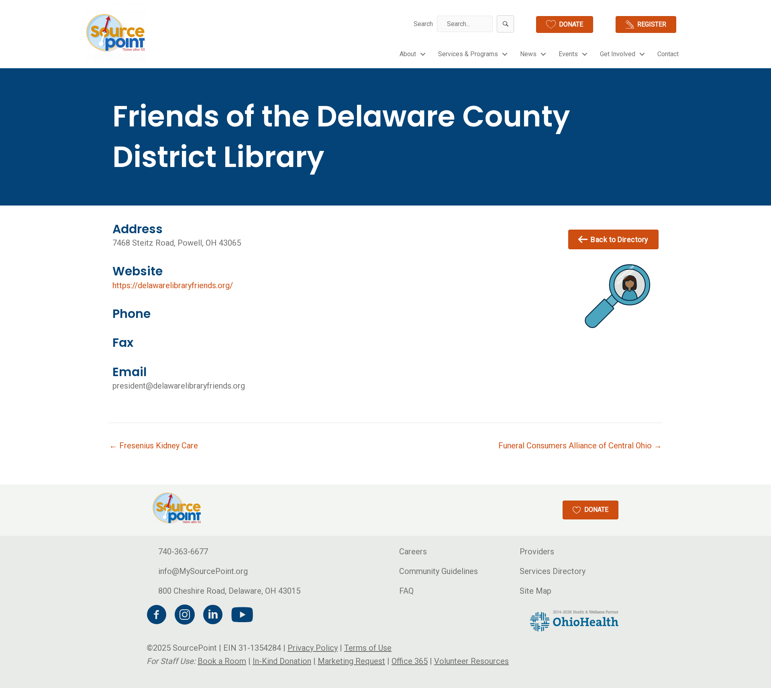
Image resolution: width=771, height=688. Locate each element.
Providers (537, 551)
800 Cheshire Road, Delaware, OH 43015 (229, 591)
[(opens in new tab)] (574, 620)
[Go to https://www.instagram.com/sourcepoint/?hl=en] (185, 616)
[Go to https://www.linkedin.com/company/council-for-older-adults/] (213, 616)
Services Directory (552, 571)
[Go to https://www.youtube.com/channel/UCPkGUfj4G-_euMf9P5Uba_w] (241, 615)
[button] (505, 24)
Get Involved (617, 54)
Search (423, 24)
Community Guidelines (438, 571)
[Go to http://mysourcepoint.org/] (116, 33)
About (408, 54)
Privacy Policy (313, 648)
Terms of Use (368, 648)
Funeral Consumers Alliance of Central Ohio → (580, 446)
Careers (413, 551)
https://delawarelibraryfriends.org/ (172, 285)
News (528, 54)
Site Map (535, 591)
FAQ (406, 591)
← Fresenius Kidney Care (153, 446)
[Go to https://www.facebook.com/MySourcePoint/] (157, 616)
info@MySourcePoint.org (203, 571)
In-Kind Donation (282, 661)
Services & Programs (468, 54)
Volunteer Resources (471, 661)
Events (568, 54)
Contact (668, 54)
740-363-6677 (183, 551)
